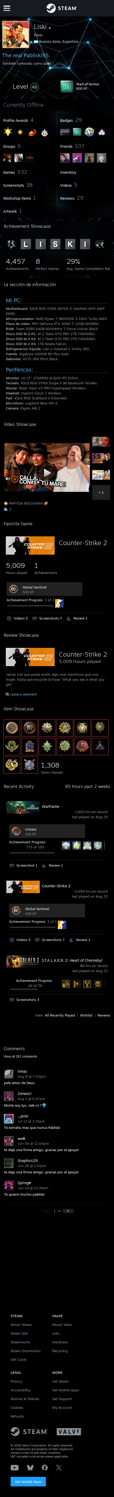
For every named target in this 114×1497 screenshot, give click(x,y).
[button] (26, 86)
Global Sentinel (34, 587)
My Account (62, 1407)
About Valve (62, 1324)
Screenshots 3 (27, 999)
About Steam (21, 1324)
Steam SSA (19, 1333)
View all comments (20, 1056)
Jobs (56, 1333)
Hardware (60, 1342)
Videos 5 (21, 618)
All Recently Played (60, 1015)
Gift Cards (19, 1359)
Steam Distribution (26, 1351)
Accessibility (20, 1390)
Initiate (30, 829)
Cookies (17, 1407)
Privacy (16, 1381)
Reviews (104, 1015)
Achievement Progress (25, 600)
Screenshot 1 (26, 865)
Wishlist (86, 1015)
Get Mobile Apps (28, 1482)
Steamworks (20, 1342)
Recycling (60, 1351)
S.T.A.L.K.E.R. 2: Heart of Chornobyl (72, 960)
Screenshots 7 (50, 618)
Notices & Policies (25, 1399)
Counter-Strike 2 (83, 543)
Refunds (17, 1416)
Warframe (50, 806)
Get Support (62, 1399)
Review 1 (80, 618)
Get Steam (60, 1381)
